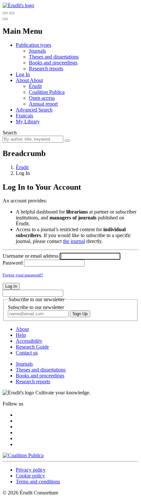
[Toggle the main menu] (5, 19)
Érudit (35, 86)
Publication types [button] (33, 45)
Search (10, 132)
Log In (23, 74)
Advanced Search (34, 109)
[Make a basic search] (5, 13)
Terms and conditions (38, 481)
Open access (42, 98)
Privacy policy (31, 470)
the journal (74, 241)
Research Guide (32, 347)
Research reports (46, 68)
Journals (37, 51)
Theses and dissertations (54, 57)
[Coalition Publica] (23, 455)
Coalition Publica (47, 92)
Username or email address (30, 256)
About (36, 80)
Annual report (43, 104)
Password (13, 263)
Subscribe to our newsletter (36, 307)
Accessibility (29, 341)
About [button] (23, 80)
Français (24, 115)
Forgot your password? (23, 274)
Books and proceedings (53, 62)
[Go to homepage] (18, 5)
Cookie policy (30, 475)
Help (21, 335)
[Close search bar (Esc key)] (11, 13)
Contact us (27, 352)
